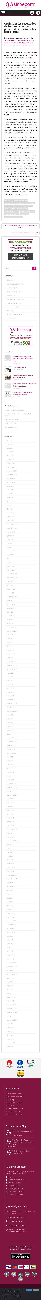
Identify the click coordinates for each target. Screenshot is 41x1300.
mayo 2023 (10, 547)
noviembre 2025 (12, 475)
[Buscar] (34, 268)
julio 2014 (10, 848)
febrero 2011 (11, 997)
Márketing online (29, 40)
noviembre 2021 (12, 574)
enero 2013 (10, 917)
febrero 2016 (11, 776)
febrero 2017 (11, 734)
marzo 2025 (10, 505)
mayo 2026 (10, 452)
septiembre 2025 (12, 482)
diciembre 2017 (12, 700)
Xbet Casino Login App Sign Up (14, 410)
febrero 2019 (11, 654)
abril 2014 (10, 860)
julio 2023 (10, 539)
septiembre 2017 (12, 711)
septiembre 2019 (12, 631)
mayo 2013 (10, 902)
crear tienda (8, 200)
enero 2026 (10, 467)
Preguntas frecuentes (15, 1114)
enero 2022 (10, 570)
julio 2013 (10, 894)
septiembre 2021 (12, 578)
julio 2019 (10, 635)
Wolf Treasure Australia (12, 419)
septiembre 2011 (12, 974)
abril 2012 (10, 951)
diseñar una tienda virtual (27, 211)
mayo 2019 (10, 642)
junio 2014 (10, 852)
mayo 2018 (10, 684)
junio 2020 (10, 616)
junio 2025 (10, 494)
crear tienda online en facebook (25, 203)
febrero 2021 (11, 589)
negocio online (24, 214)
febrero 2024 (11, 517)
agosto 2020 (10, 608)
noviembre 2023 (12, 528)
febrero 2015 (11, 822)
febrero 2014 (11, 867)
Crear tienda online (15, 1194)
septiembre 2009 (12, 1020)
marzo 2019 (10, 650)
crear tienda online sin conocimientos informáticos (18, 206)
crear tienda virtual (10, 208)
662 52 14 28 (17, 1221)
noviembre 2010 (12, 1008)
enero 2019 (10, 658)
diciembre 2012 (12, 921)
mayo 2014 (10, 856)
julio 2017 (10, 719)
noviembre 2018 (12, 665)
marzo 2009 (10, 1039)
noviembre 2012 (12, 925)
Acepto (29, 1290)
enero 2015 (10, 825)
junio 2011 (10, 982)
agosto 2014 (10, 845)
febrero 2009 (11, 1043)
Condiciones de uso (14, 1094)
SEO (14, 45)
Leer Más (36, 1290)
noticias (6, 43)
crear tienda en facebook (20, 200)
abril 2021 (10, 585)
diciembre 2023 (12, 524)
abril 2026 (10, 456)
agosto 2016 (10, 757)
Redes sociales (8, 45)
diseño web (20, 40)
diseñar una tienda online (12, 211)
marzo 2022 (10, 562)
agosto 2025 (10, 486)
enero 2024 (10, 520)
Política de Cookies (14, 1103)
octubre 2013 (11, 883)
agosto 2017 (10, 715)
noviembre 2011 (12, 967)
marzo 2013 (10, 909)
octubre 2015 (11, 791)
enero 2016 (10, 780)
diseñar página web (22, 208)
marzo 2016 (10, 772)
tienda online (30, 52)
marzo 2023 (10, 551)
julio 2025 (10, 490)
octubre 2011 (11, 970)
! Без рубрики (11, 280)
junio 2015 (10, 806)
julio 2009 (10, 1024)
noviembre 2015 (12, 787)
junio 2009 (10, 1028)
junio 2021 (10, 581)
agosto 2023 (10, 536)
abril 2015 (10, 814)
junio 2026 (10, 448)
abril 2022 (10, 559)
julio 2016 (10, 761)
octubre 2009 (11, 1016)
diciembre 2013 (12, 875)
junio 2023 (10, 543)
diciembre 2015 (12, 783)
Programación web (27, 43)
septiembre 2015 (12, 795)
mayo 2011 (10, 986)
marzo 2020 (10, 620)
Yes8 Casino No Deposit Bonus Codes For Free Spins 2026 (22, 1142)
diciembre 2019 (12, 627)
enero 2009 (10, 1047)
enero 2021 (10, 593)
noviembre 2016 (12, 745)
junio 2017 (10, 722)
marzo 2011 (10, 993)
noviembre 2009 (12, 1012)
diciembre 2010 (12, 1005)
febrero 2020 (11, 623)
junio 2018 (10, 681)
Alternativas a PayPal (19, 367)
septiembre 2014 (12, 841)
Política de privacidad (15, 1097)
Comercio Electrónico (10, 40)
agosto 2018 (10, 673)
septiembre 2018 (12, 669)
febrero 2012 (11, 955)
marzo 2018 (10, 692)
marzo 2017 (10, 730)
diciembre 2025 (12, 471)
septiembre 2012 (12, 932)
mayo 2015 (10, 810)
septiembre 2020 (12, 604)
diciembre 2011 (12, 963)
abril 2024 (10, 509)
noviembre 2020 (12, 600)
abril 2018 (10, 688)
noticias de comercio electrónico (14, 217)
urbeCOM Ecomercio (24, 38)
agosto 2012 (10, 936)
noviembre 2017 (12, 703)
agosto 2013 (10, 890)
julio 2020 (10, 612)
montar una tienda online (12, 214)
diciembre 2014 (12, 829)
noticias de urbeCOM (15, 43)
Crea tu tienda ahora (15, 1108)
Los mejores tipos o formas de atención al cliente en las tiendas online (23, 359)
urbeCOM (31, 45)
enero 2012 (10, 959)
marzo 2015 (10, 818)
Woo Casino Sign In (10, 427)
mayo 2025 (10, 497)
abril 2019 (10, 646)
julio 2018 (10, 677)
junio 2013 (10, 898)
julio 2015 (10, 803)
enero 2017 (10, 738)
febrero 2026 (11, 463)
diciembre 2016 (12, 742)
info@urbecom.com (16, 1225)
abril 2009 (10, 1035)
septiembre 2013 (12, 886)
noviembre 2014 (12, 833)
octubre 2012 (11, 928)
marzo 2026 (10, 459)
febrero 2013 (11, 913)
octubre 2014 (11, 837)
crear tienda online (10, 203)
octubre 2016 (11, 749)
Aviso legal (11, 1100)
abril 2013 (10, 906)
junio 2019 (10, 639)
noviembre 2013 (12, 879)
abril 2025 (10, 501)
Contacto (10, 1105)
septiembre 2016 (12, 753)
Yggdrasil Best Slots (11, 423)
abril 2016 (10, 768)
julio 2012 (10, 940)
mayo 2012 (10, 947)
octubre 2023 (11, 532)
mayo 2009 (10, 1031)
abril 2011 (10, 989)
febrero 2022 (11, 566)
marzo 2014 (10, 864)
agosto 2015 (10, 799)
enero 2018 (10, 696)
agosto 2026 (10, 440)
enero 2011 (10, 1001)
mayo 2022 (10, 555)
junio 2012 (10, 944)
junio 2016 (10, 764)
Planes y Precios (13, 1111)
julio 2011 (10, 978)
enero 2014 (10, 871)
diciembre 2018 (12, 661)
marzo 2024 (10, 513)
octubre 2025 (11, 478)
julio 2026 (10, 444)
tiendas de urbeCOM (22, 45)
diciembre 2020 (12, 597)
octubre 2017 (11, 707)
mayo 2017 (10, 726)
